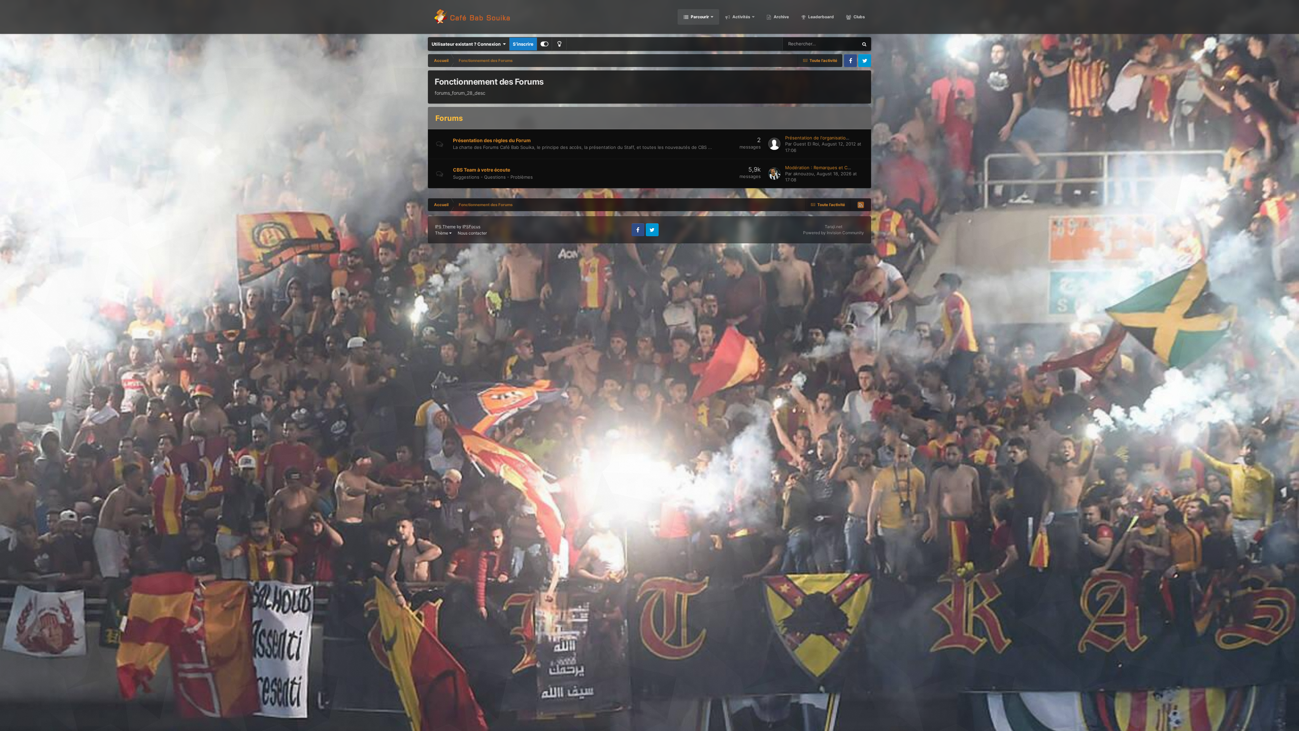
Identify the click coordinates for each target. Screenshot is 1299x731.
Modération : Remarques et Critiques (824, 167)
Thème (442, 233)
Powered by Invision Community (833, 232)
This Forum (838, 43)
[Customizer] (544, 44)
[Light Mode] (559, 44)
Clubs (858, 16)
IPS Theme (445, 226)
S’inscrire (523, 44)
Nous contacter (472, 233)
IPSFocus (471, 226)
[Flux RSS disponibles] (860, 204)
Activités (740, 16)
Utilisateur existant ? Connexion (467, 44)
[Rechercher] (864, 44)
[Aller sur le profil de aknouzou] (774, 174)
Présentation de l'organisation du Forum (827, 137)
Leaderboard (820, 16)
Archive (781, 16)
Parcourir (699, 16)
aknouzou (803, 173)
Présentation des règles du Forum (492, 140)
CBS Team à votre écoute (481, 170)
